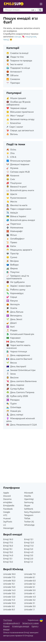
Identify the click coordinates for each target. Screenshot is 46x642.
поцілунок (30, 36)
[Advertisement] (23, 460)
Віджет (6, 626)
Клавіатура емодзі (20, 626)
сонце (17, 36)
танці (6, 39)
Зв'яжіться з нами (30, 623)
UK (33, 10)
